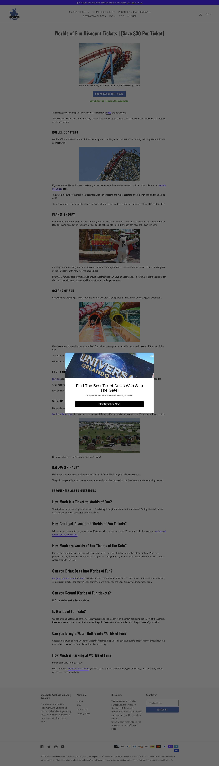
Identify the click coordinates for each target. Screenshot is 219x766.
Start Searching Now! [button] (109, 404)
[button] (151, 356)
